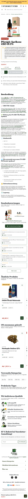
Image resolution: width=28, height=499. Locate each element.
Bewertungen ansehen (6, 68)
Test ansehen (18, 68)
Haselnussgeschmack (6, 135)
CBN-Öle (17, 379)
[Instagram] (16, 477)
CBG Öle (10, 379)
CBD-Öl (6, 97)
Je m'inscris (22, 441)
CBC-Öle (24, 379)
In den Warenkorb (22, 318)
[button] (15, 72)
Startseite (3, 14)
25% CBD (24, 132)
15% (16, 132)
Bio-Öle (4, 379)
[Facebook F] (12, 477)
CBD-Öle (8, 14)
